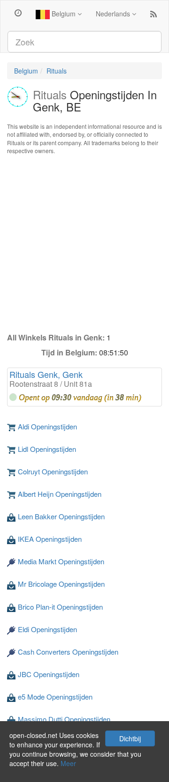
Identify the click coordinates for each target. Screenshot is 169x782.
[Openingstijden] (18, 12)
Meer (68, 763)
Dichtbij (130, 738)
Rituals (56, 70)
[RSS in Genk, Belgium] (153, 16)
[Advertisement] (84, 243)
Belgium (63, 13)
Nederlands (114, 13)
